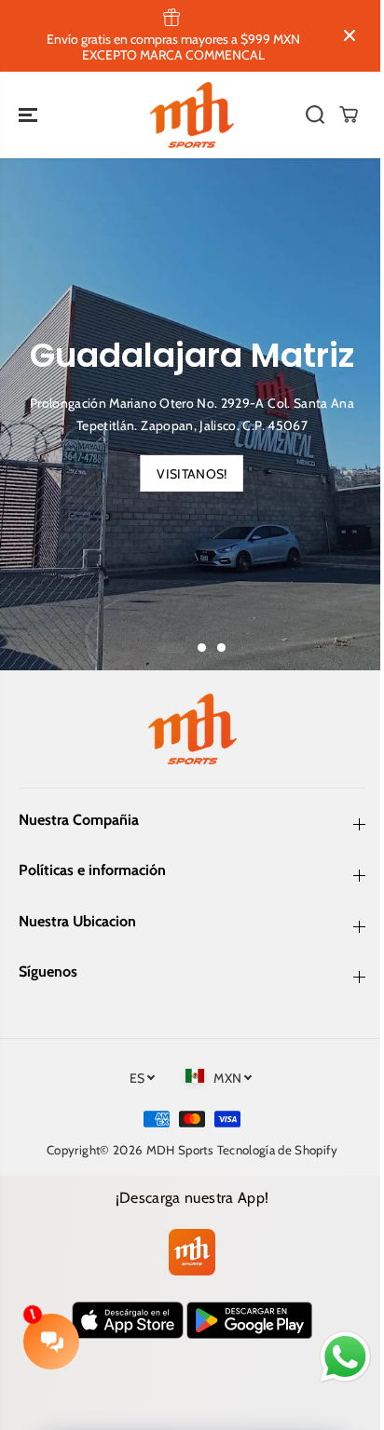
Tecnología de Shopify (277, 1149)
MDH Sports (180, 1149)
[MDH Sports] (192, 115)
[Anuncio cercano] (349, 35)
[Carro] (348, 114)
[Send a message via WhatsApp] (345, 1357)
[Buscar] (315, 114)
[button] (30, 115)
